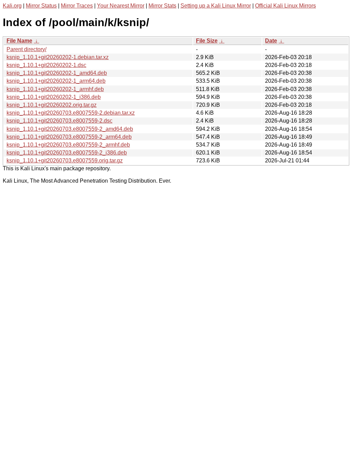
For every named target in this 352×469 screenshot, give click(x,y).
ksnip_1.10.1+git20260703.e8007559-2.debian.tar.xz (71, 113)
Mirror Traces (77, 6)
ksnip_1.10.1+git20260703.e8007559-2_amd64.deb (70, 129)
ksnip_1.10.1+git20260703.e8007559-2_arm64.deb (69, 137)
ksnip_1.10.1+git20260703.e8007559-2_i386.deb (67, 153)
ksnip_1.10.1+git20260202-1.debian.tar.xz (58, 57)
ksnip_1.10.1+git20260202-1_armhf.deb (55, 89)
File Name (19, 41)
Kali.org (12, 6)
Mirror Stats (162, 6)
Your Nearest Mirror (120, 6)
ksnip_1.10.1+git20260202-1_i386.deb (54, 97)
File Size (207, 41)
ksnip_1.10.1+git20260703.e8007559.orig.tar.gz (65, 160)
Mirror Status (41, 6)
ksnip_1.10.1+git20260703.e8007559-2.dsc (59, 121)
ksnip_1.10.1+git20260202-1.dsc (46, 65)
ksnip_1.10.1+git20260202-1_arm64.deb (56, 81)
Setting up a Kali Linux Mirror (215, 6)
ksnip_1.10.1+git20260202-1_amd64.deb (57, 73)
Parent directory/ (26, 49)
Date (271, 41)
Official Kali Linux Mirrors (285, 6)
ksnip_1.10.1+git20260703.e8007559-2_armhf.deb (68, 145)
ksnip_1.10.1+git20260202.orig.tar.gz (52, 105)
